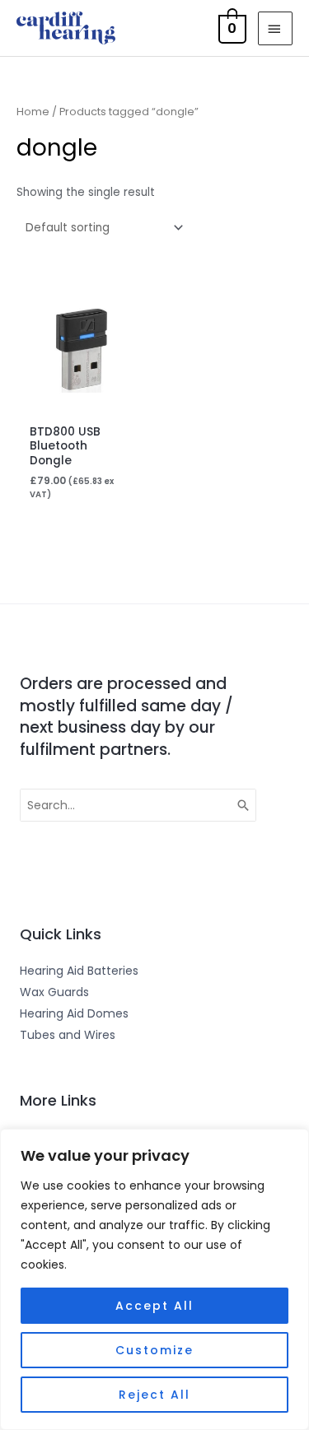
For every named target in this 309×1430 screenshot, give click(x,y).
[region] (154, 1279)
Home (32, 112)
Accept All (154, 1305)
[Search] (243, 805)
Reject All (154, 1394)
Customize (154, 1350)
